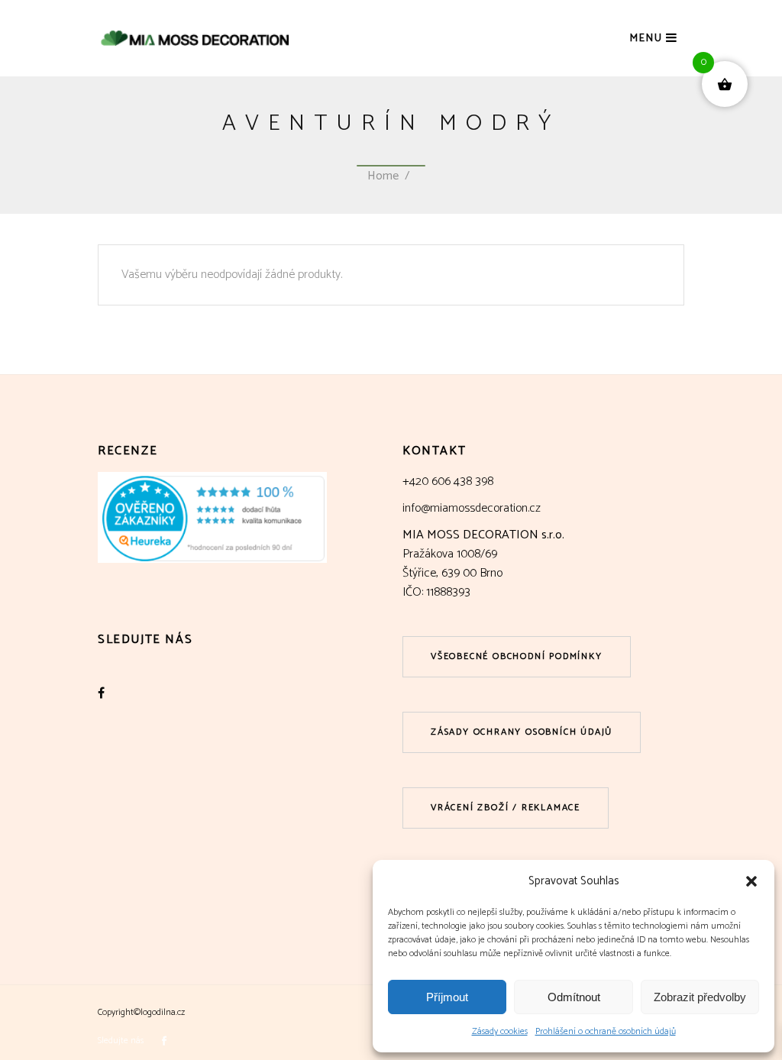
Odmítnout (574, 997)
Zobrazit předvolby (700, 997)
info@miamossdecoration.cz (471, 508)
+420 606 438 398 (447, 481)
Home (383, 176)
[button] (751, 881)
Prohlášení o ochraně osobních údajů (605, 1031)
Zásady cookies (500, 1031)
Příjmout (447, 997)
